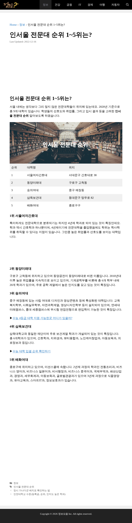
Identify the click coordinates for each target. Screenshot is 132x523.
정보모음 (63, 514)
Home (13, 24)
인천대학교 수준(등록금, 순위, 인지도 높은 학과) (40, 494)
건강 (57, 4)
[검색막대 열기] (127, 5)
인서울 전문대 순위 (24, 486)
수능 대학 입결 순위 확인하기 (32, 351)
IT (80, 4)
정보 (45, 4)
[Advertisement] (66, 71)
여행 (102, 4)
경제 (90, 4)
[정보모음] (11, 5)
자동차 (115, 4)
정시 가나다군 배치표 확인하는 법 (32, 490)
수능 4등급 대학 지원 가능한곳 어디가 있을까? (42, 318)
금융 (69, 4)
